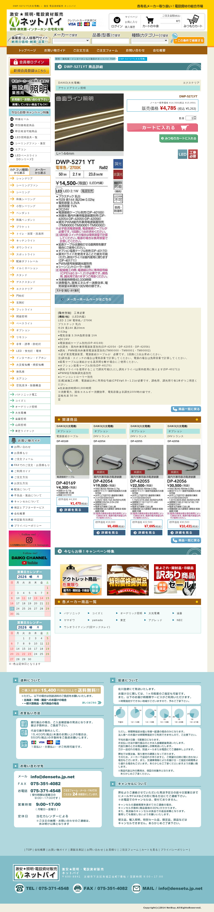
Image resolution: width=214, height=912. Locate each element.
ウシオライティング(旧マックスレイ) (87, 627)
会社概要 (19, 513)
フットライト (24, 309)
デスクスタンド (26, 282)
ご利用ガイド (22, 471)
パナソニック (72, 613)
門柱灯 (20, 295)
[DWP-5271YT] (89, 291)
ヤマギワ (69, 620)
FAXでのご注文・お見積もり (32, 465)
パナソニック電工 (26, 394)
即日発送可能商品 (26, 131)
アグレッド (155, 620)
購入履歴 (130, 27)
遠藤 (179, 613)
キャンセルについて (26, 501)
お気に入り (131, 21)
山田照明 (20, 424)
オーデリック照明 (131, 613)
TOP (29, 849)
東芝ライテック (24, 431)
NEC (180, 620)
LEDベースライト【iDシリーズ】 (26, 157)
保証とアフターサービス (29, 507)
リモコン (21, 337)
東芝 (123, 620)
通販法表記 (77, 849)
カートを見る (149, 849)
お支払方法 (21, 483)
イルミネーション (27, 268)
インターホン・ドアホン (31, 357)
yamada (97, 620)
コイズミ (97, 613)
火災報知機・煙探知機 (30, 364)
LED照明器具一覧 (26, 137)
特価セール (22, 119)
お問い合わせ (22, 446)
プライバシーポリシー (28, 525)
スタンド (21, 275)
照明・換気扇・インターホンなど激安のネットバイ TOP (85, 59)
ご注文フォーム (23, 459)
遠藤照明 (20, 418)
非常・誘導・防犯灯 (28, 344)
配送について (22, 489)
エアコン (20, 149)
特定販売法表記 (23, 519)
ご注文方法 (21, 477)
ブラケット (23, 226)
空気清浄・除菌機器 (28, 385)
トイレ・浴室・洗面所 (30, 233)
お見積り (111, 849)
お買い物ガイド (58, 849)
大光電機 (154, 613)
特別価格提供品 (24, 125)
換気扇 (20, 371)
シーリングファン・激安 (30, 143)
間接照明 (21, 316)
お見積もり (21, 453)
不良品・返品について (28, 495)
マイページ (131, 16)
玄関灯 (20, 302)
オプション (23, 330)
